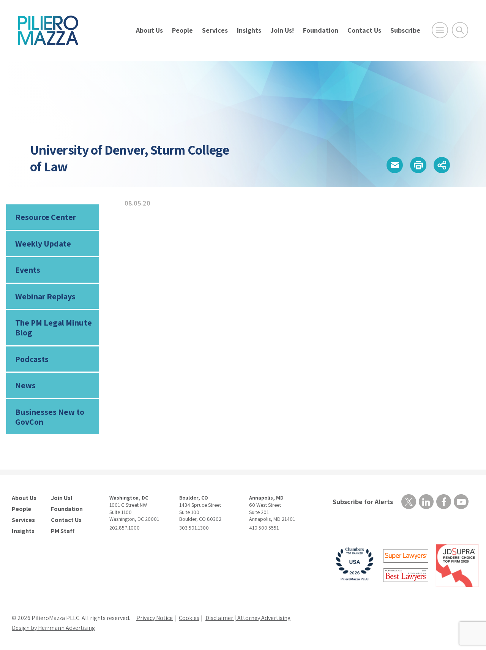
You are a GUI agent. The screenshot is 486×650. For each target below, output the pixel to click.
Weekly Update (43, 243)
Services (215, 30)
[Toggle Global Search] (460, 30)
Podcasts (32, 359)
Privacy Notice (154, 618)
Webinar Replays (45, 296)
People (182, 30)
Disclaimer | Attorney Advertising (248, 618)
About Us (149, 30)
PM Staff (62, 531)
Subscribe (405, 30)
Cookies (189, 618)
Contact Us (364, 30)
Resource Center (45, 217)
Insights (249, 30)
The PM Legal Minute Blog (53, 327)
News (25, 385)
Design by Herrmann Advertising (53, 628)
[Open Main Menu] (440, 30)
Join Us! (282, 30)
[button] (395, 165)
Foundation (320, 30)
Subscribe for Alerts (363, 501)
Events (27, 269)
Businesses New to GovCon (49, 416)
